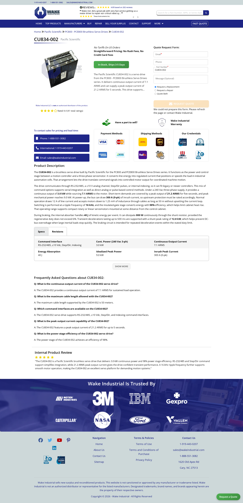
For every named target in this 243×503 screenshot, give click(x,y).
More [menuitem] (157, 23)
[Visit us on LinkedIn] (54, 448)
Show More (121, 266)
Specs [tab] (41, 231)
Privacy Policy (144, 460)
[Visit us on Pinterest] (68, 440)
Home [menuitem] (39, 23)
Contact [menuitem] (134, 23)
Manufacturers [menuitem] (73, 23)
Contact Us (99, 456)
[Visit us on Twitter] (50, 440)
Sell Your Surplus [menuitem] (115, 23)
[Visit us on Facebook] (40, 440)
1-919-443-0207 (40, 2)
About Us (99, 450)
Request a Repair (165, 90)
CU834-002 (118, 31)
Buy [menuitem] (89, 23)
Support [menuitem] (146, 23)
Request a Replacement (168, 86)
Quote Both (162, 93)
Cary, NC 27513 (189, 467)
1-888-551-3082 (56, 2)
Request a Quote (228, 496)
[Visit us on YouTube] (59, 440)
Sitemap (99, 462)
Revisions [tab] (57, 231)
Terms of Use (144, 444)
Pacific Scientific (53, 31)
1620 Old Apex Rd (188, 462)
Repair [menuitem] (98, 23)
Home (37, 31)
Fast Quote (200, 23)
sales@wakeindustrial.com (79, 2)
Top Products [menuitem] (53, 23)
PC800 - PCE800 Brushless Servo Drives (86, 31)
